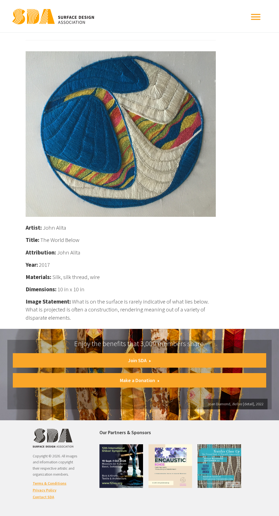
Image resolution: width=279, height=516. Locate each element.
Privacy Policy (44, 490)
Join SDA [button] (137, 360)
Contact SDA (43, 496)
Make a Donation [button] (137, 380)
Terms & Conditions (49, 483)
